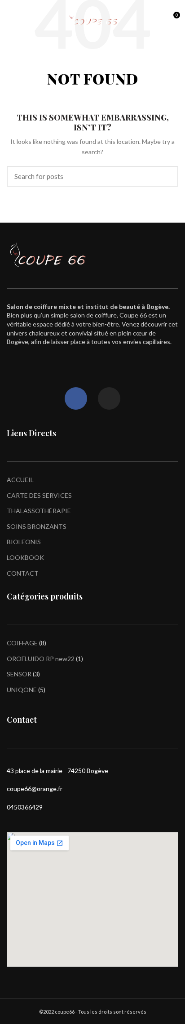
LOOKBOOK (25, 557)
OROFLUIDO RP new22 (41, 658)
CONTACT (23, 573)
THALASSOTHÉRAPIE (39, 510)
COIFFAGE (22, 643)
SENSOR (19, 674)
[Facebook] (76, 398)
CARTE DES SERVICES (39, 495)
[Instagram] (109, 398)
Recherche (166, 176)
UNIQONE (22, 689)
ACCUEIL (20, 479)
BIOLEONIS (24, 542)
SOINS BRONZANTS (36, 526)
